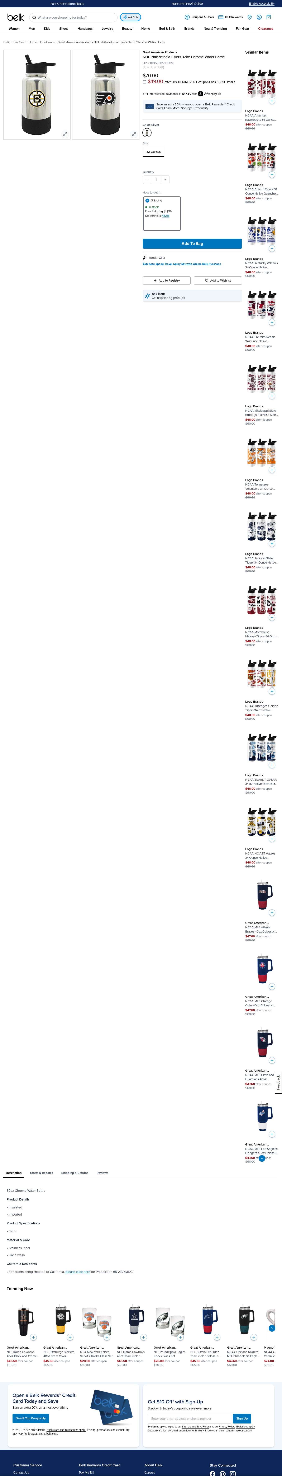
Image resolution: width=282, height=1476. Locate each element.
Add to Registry (169, 281)
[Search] (34, 17)
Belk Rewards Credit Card (99, 1465)
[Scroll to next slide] (272, 1328)
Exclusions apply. (245, 1426)
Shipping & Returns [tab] (74, 1173)
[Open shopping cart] (268, 16)
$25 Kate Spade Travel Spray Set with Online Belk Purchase (182, 264)
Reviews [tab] (102, 1173)
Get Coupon (84, 3)
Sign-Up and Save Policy (195, 1426)
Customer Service (27, 1465)
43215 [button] (165, 216)
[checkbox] (144, 81)
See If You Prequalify (31, 1418)
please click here (78, 1272)
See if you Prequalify (194, 108)
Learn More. (172, 108)
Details (230, 82)
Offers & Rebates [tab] (41, 1173)
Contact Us (21, 1473)
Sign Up (242, 1419)
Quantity (148, 172)
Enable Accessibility (262, 3)
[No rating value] (151, 67)
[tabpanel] (141, 1231)
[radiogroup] (192, 152)
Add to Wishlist (220, 281)
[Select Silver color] (147, 133)
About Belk (153, 1465)
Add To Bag (192, 243)
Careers (149, 1473)
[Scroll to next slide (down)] (262, 1158)
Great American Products (160, 52)
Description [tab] (14, 1173)
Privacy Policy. (227, 1426)
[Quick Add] (272, 100)
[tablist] (141, 1173)
